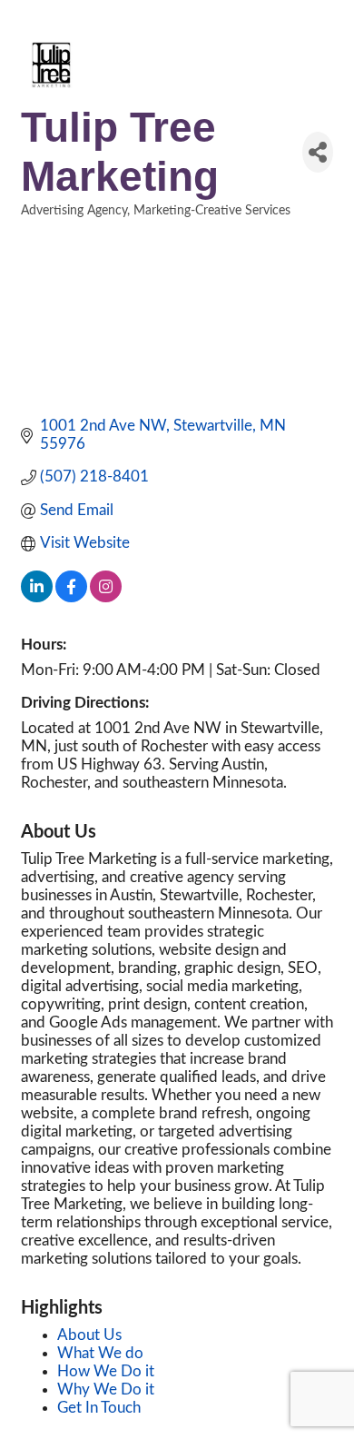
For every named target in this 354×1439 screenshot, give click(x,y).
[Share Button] (317, 152)
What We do (100, 1353)
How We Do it (105, 1371)
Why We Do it (105, 1389)
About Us (89, 1335)
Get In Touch (99, 1407)
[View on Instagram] (106, 597)
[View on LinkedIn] (37, 597)
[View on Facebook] (71, 597)
